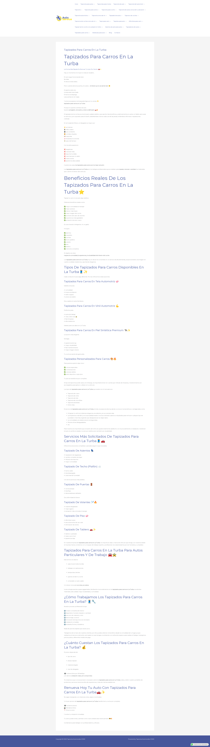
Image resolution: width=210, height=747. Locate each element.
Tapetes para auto (119, 21)
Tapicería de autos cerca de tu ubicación (131, 10)
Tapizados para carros (81, 32)
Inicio (76, 4)
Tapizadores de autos (132, 27)
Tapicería (78, 10)
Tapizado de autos (115, 15)
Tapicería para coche (108, 10)
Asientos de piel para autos (113, 27)
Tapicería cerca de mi (98, 15)
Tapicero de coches (131, 15)
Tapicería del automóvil (135, 4)
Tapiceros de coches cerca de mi (85, 21)
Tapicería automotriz (81, 15)
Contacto (117, 32)
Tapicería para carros (91, 10)
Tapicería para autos (87, 4)
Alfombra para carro (135, 21)
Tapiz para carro (104, 21)
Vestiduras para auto (98, 32)
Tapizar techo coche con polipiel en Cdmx (88, 27)
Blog (110, 32)
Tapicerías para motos (104, 4)
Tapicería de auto (118, 4)
